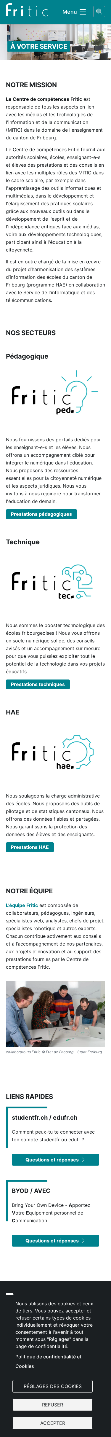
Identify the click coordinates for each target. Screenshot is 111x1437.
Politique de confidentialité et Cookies (48, 1361)
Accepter (52, 1423)
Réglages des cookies (53, 1386)
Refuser (52, 1405)
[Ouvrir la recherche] (99, 11)
